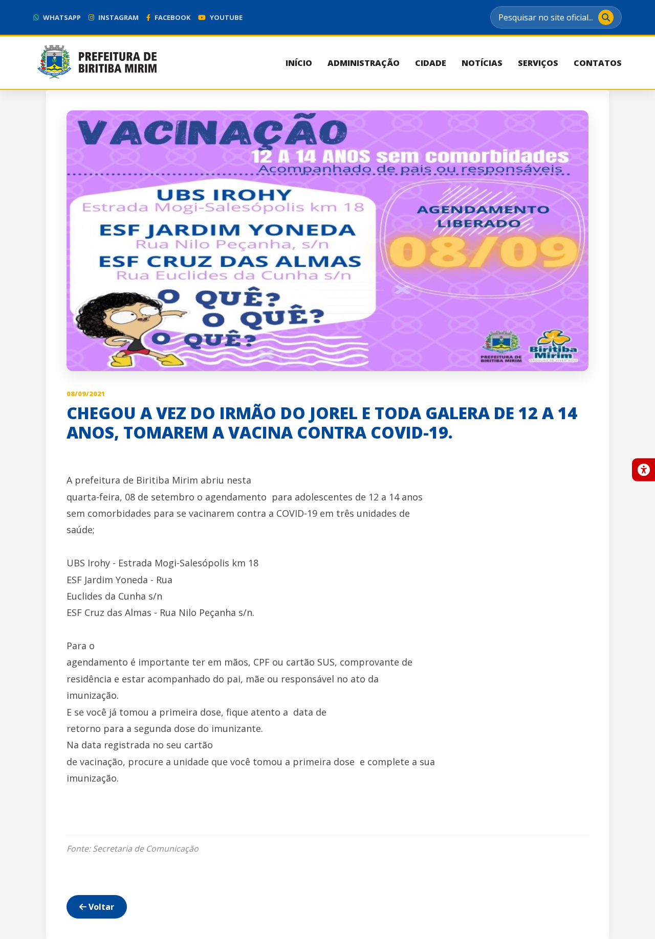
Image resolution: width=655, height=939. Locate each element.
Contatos (598, 62)
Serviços (538, 62)
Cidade (430, 62)
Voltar (100, 906)
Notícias (482, 62)
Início (299, 62)
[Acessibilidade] (643, 469)
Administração (364, 62)
